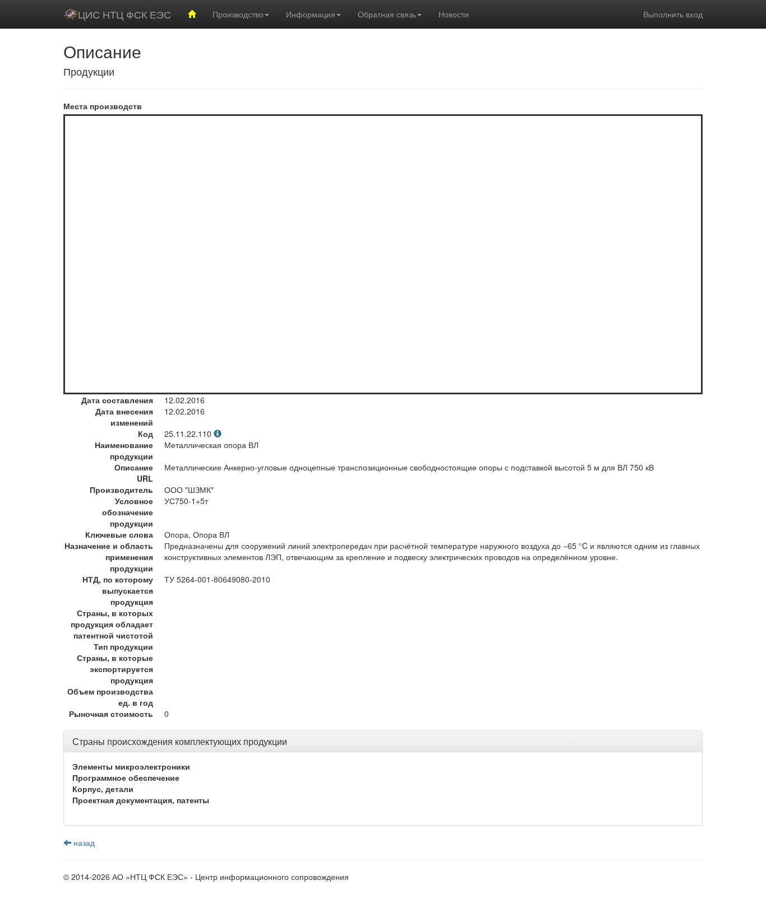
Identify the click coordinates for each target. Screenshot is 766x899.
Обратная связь (387, 14)
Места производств (102, 105)
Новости (454, 14)
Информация (310, 14)
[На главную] (191, 14)
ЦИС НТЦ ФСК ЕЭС (124, 14)
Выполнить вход (673, 14)
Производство (238, 14)
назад (83, 842)
